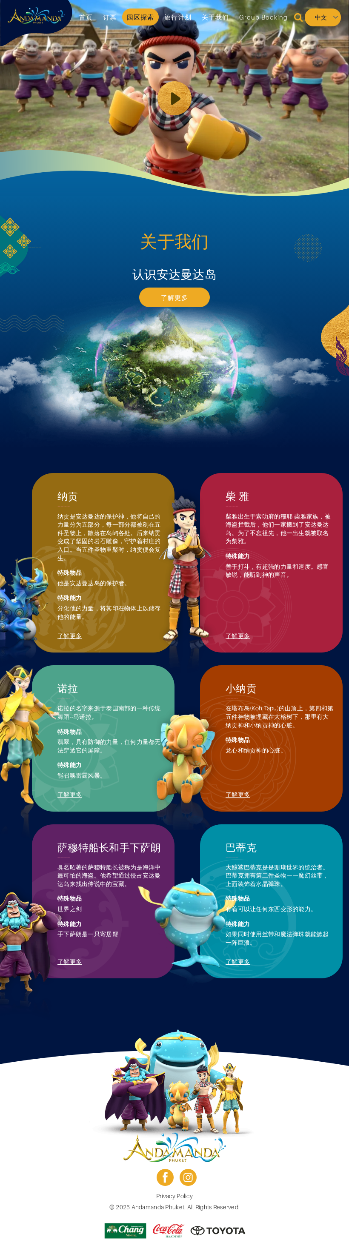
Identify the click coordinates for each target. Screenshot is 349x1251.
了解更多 (174, 297)
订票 (110, 17)
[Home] (36, 15)
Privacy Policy (174, 1196)
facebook (165, 1177)
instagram (188, 1177)
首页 (86, 17)
